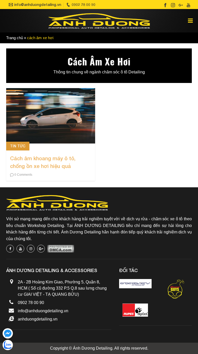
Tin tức (18, 146)
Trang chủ (14, 38)
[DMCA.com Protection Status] (60, 249)
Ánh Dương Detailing (92, 348)
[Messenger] (8, 333)
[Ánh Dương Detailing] (99, 21)
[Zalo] (8, 345)
